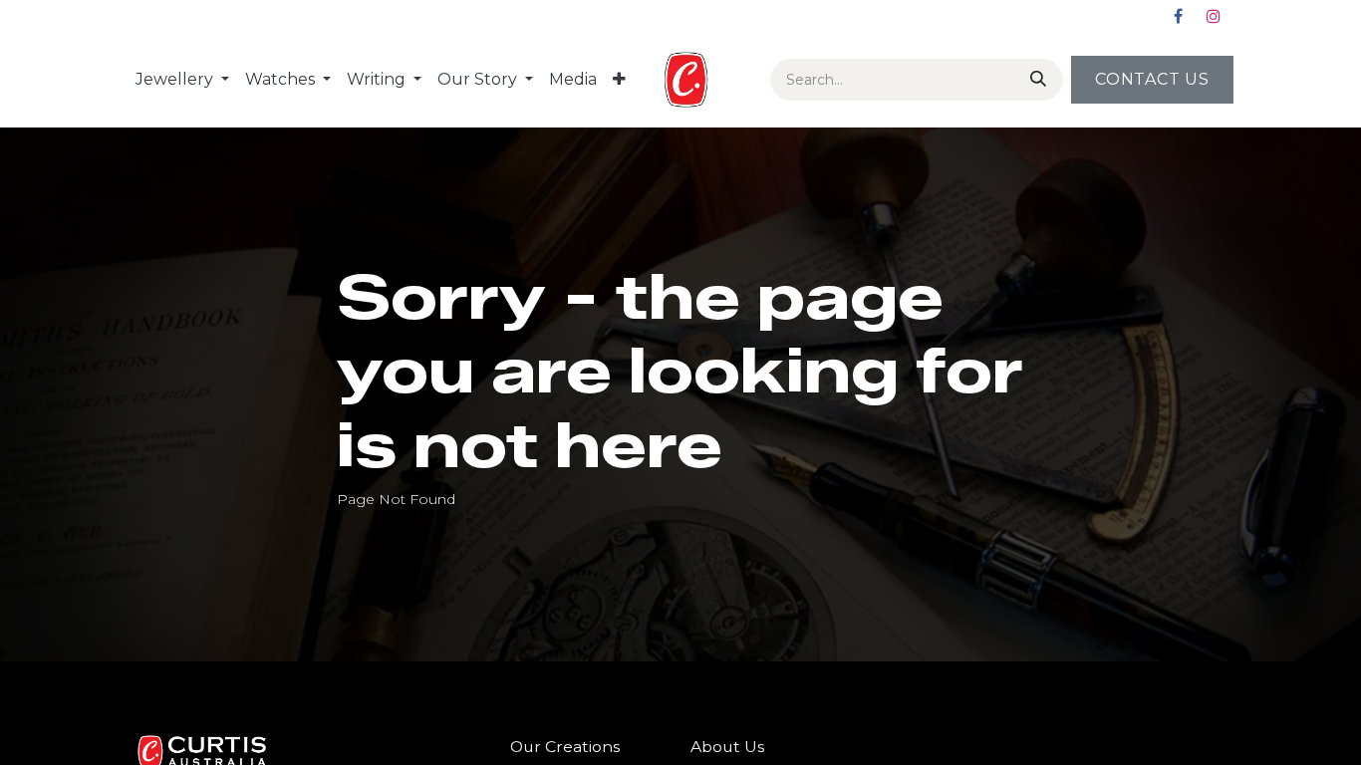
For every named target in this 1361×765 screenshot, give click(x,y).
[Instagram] (1213, 16)
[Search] (1034, 80)
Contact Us (1152, 79)
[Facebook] (1178, 16)
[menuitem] (182, 80)
